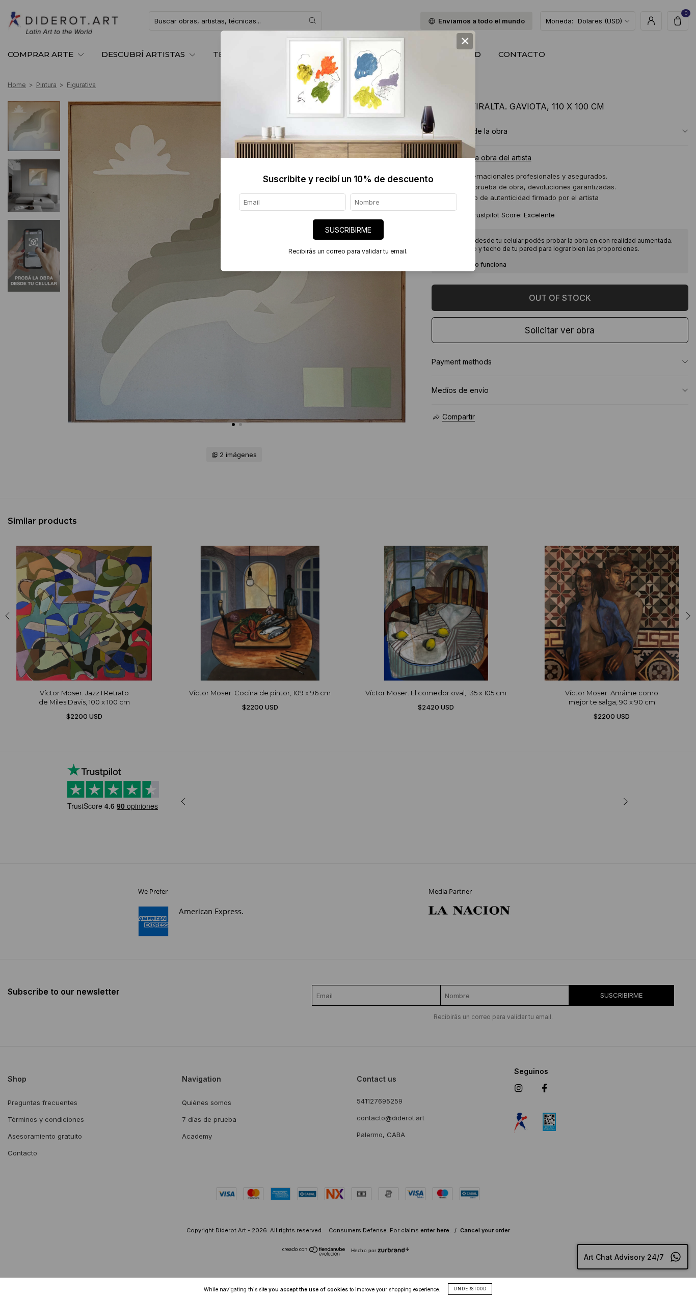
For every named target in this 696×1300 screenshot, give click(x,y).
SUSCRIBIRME (348, 229)
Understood (470, 1288)
